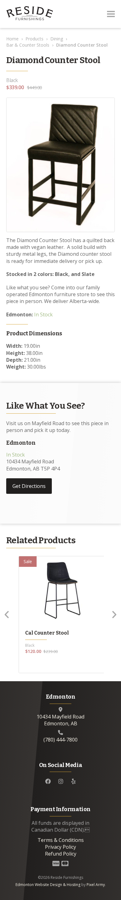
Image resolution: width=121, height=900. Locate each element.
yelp (73, 781)
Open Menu (111, 14)
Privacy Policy (60, 846)
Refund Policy (60, 853)
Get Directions (29, 486)
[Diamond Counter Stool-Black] (60, 165)
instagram (61, 781)
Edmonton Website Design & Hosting (48, 884)
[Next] (114, 614)
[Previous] (7, 614)
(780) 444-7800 (60, 739)
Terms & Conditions (61, 840)
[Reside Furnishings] (29, 14)
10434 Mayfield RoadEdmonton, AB (60, 720)
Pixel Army (96, 884)
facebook (48, 781)
